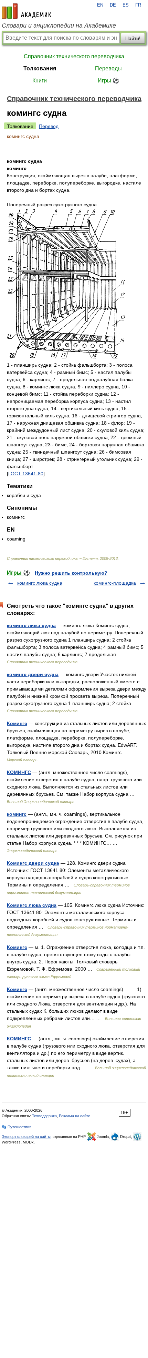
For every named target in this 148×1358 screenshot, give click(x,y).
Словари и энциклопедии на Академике (59, 25)
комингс (17, 814)
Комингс (17, 723)
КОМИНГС (19, 772)
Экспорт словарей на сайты (26, 1136)
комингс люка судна (39, 583)
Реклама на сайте (74, 1116)
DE (113, 5)
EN (100, 5)
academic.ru (26, 11)
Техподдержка (44, 1116)
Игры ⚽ (108, 80)
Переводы (108, 68)
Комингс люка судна (31, 905)
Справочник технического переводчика (74, 56)
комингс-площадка (115, 583)
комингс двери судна (33, 674)
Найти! (132, 38)
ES (126, 5)
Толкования (39, 68)
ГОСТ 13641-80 (25, 473)
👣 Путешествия (16, 1127)
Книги (39, 80)
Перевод (49, 126)
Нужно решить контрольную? (71, 573)
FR (138, 5)
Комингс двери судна (33, 863)
